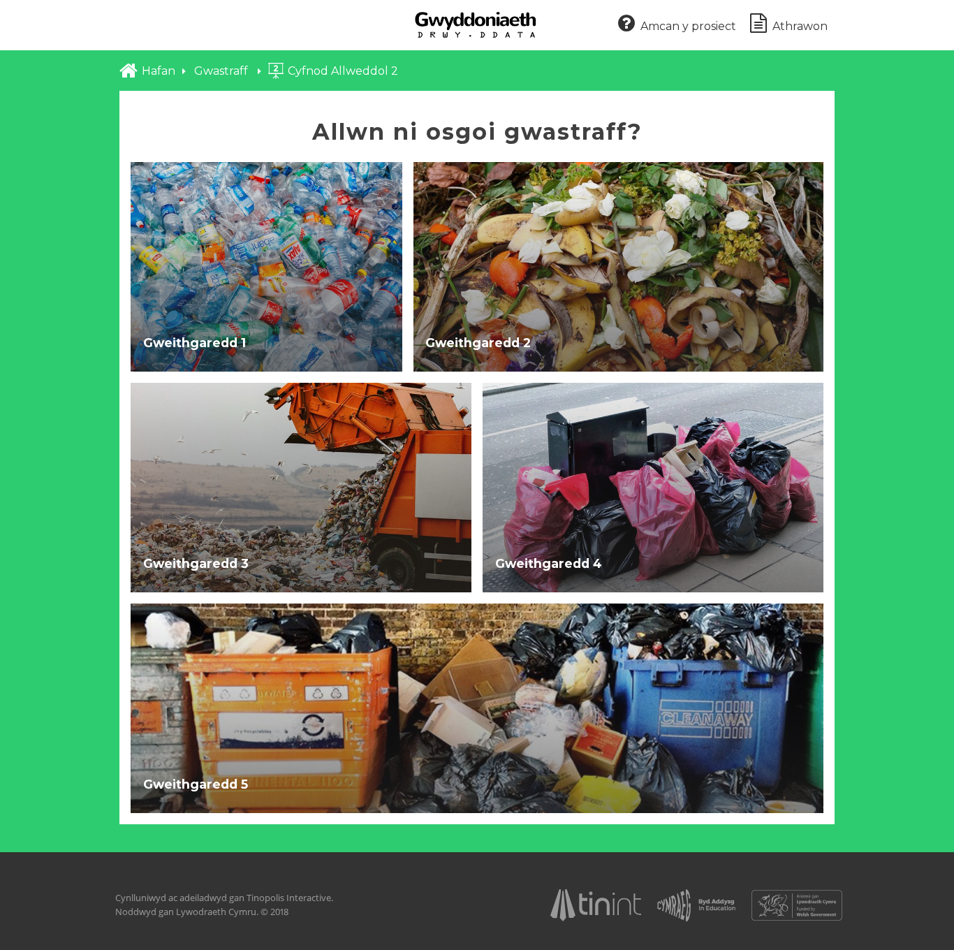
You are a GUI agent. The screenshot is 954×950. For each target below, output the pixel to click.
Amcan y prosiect (688, 26)
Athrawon (800, 26)
